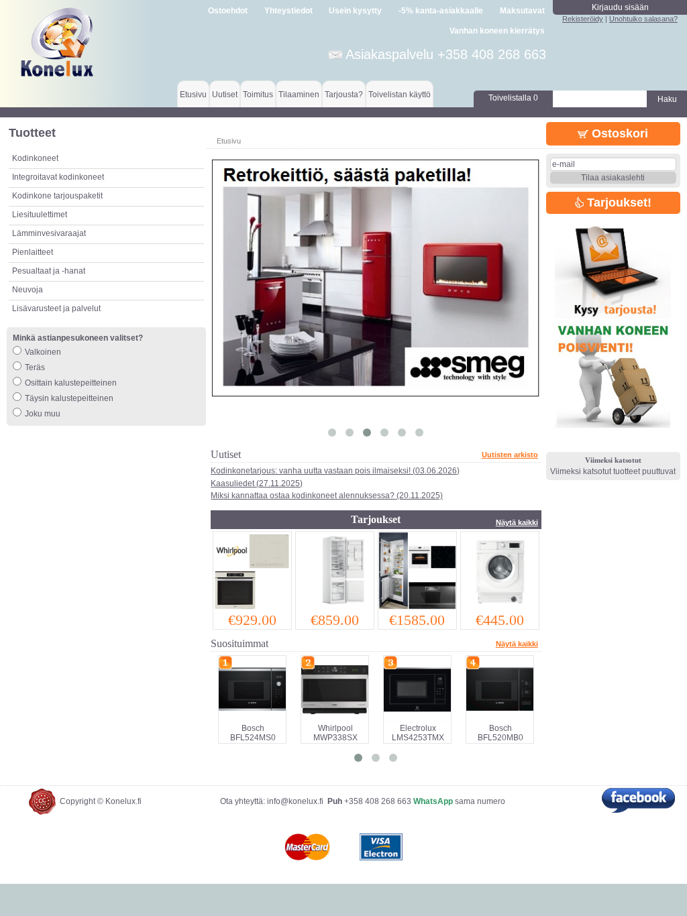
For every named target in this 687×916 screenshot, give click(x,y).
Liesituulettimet (39, 214)
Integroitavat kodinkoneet (58, 177)
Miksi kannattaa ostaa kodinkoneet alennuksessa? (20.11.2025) (327, 495)
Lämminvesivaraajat (49, 233)
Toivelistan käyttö (399, 94)
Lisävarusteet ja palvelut (56, 308)
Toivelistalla (513, 98)
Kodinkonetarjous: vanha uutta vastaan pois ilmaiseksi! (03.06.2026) (335, 470)
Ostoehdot (228, 10)
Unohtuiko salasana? (643, 19)
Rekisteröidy (582, 19)
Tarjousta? (344, 94)
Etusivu (193, 94)
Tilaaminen (298, 94)
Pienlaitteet (32, 252)
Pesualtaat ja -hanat (48, 271)
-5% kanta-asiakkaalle (441, 10)
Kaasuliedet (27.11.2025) (257, 483)
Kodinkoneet (35, 158)
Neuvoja (27, 289)
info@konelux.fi (295, 801)
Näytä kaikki (517, 522)
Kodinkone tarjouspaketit (57, 196)
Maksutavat (522, 10)
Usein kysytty (355, 10)
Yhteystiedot (288, 10)
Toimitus (258, 94)
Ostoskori (618, 133)
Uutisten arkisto (510, 455)
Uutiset (224, 94)
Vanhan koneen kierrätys (497, 31)
